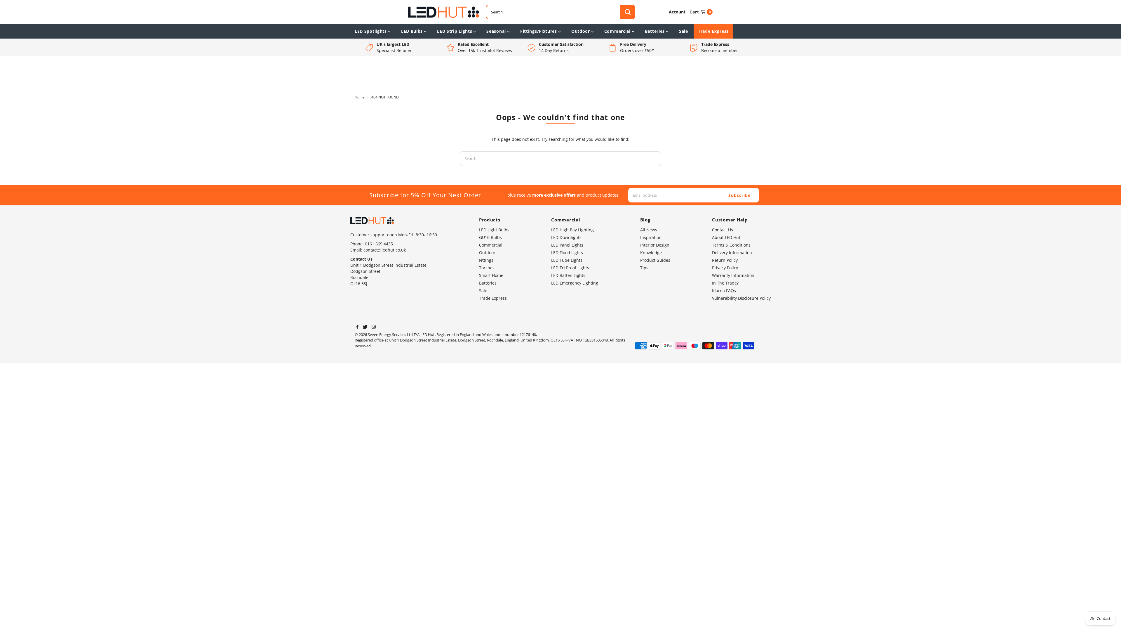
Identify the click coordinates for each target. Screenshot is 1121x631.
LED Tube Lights (566, 260)
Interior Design (654, 245)
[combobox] (560, 12)
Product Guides (655, 260)
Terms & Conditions (731, 245)
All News (648, 230)
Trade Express (713, 31)
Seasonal (496, 31)
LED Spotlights (371, 31)
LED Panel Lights (567, 245)
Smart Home (491, 275)
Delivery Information (732, 252)
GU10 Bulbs (490, 237)
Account (677, 12)
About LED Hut (726, 237)
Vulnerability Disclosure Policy (741, 298)
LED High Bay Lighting (572, 230)
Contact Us (722, 230)
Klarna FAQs (724, 290)
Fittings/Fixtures (538, 31)
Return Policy (725, 260)
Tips (644, 268)
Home (360, 97)
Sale (683, 31)
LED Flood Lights (567, 252)
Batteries (655, 31)
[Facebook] (357, 327)
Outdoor (580, 31)
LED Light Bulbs (494, 230)
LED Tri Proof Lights (570, 268)
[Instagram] (374, 327)
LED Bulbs (412, 31)
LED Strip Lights (454, 31)
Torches (487, 268)
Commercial (617, 31)
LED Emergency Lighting (574, 283)
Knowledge (651, 252)
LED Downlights (566, 237)
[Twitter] (365, 327)
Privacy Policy (725, 268)
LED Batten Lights (568, 275)
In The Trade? (725, 283)
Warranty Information (733, 275)
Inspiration (651, 237)
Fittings (486, 260)
